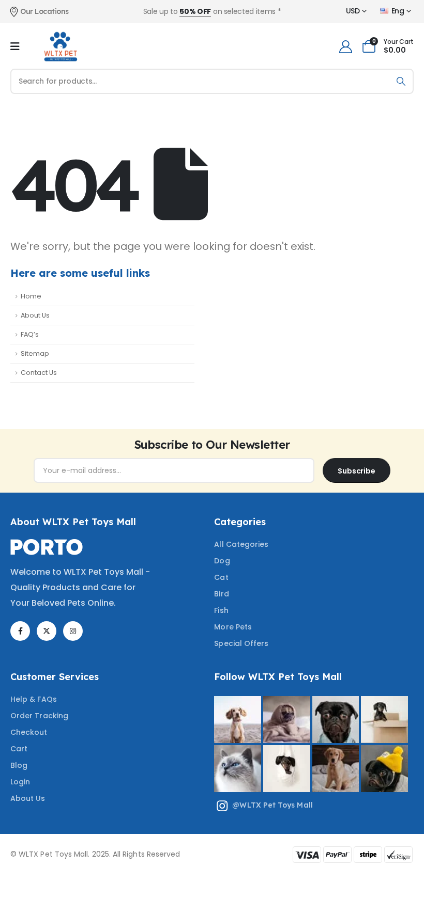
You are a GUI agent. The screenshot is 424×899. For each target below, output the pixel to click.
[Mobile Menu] (15, 46)
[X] (46, 631)
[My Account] (345, 46)
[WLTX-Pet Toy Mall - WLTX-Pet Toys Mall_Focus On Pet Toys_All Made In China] (60, 47)
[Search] (401, 81)
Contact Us (39, 372)
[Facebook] (20, 631)
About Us (35, 315)
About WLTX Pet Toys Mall (73, 522)
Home (31, 296)
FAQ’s (30, 334)
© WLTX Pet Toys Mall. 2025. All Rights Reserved (95, 854)
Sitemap (35, 353)
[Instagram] (73, 631)
